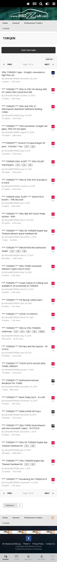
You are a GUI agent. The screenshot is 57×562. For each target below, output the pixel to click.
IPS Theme (6, 544)
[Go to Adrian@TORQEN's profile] (53, 89)
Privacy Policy (38, 544)
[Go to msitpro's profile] (53, 72)
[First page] (4, 64)
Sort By (49, 59)
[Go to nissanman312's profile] (53, 411)
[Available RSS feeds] (52, 517)
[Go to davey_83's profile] (53, 380)
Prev (9, 64)
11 (41, 331)
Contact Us (50, 544)
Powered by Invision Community (28, 549)
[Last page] (53, 64)
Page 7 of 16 (28, 64)
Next (47, 64)
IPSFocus (17, 544)
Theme (26, 544)
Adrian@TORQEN (11, 78)
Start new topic (28, 50)
